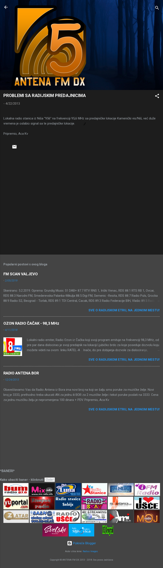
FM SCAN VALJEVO (20, 274)
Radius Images (90, 551)
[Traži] (157, 8)
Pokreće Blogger (84, 543)
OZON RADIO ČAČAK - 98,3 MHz (31, 323)
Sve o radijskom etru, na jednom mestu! (124, 310)
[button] (157, 96)
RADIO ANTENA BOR (21, 373)
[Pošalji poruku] (14, 148)
